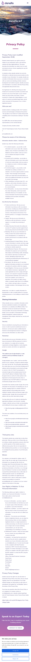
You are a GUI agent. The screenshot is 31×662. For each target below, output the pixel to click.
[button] (15, 628)
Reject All (15, 658)
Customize (16, 654)
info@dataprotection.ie (13, 569)
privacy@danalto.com (7, 133)
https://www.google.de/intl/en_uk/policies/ (15, 424)
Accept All (15, 650)
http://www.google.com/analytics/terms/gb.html (16, 422)
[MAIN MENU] (27, 3)
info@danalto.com (8, 497)
